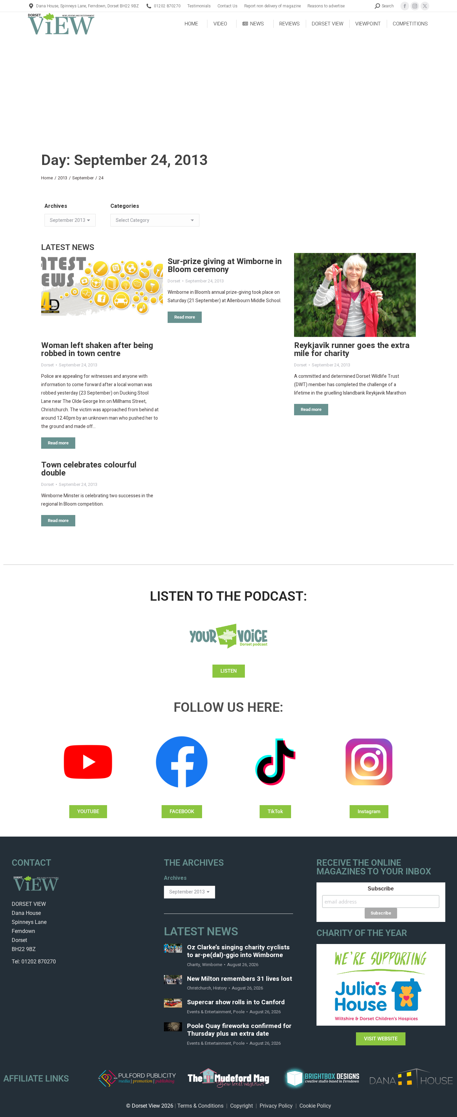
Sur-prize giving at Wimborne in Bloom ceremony (225, 265)
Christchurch (199, 988)
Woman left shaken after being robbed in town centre (97, 349)
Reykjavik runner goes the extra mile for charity (351, 349)
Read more (58, 442)
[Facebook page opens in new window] (404, 6)
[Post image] (102, 295)
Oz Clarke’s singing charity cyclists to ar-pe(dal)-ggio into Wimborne (238, 951)
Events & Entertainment (209, 1012)
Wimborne (212, 964)
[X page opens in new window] (425, 6)
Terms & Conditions (200, 1106)
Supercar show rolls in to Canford (236, 1002)
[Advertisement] (228, 86)
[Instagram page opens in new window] (414, 6)
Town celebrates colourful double (88, 469)
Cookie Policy (315, 1106)
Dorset (47, 365)
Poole (239, 1012)
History (220, 988)
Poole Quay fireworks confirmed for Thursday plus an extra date (239, 1030)
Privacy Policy (276, 1106)
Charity (193, 964)
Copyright (241, 1106)
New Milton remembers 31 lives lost (239, 979)
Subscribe (381, 888)
